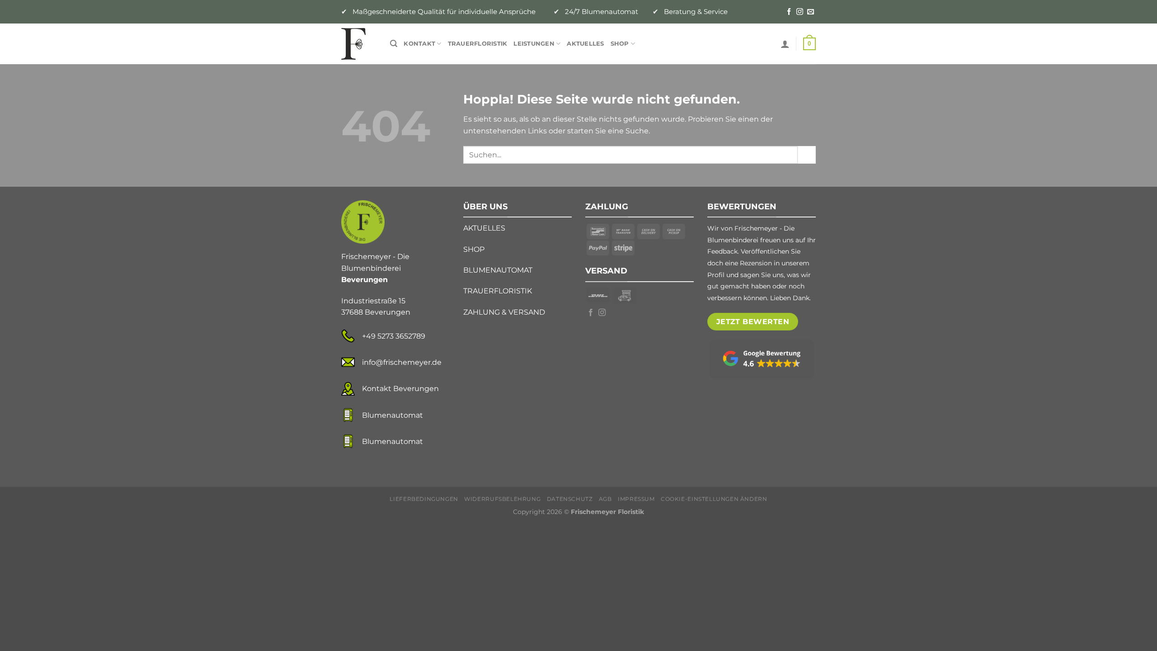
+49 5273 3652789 (393, 336)
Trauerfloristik (478, 43)
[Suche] (393, 43)
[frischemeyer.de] (358, 44)
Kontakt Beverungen (400, 388)
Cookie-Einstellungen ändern (714, 498)
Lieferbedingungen (424, 498)
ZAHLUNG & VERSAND (504, 312)
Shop (620, 43)
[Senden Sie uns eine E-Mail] (810, 12)
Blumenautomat (392, 415)
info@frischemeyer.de (402, 362)
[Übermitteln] (807, 155)
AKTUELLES (484, 228)
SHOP (473, 249)
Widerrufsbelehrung (502, 498)
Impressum (636, 498)
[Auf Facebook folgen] (788, 12)
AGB (605, 498)
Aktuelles (585, 43)
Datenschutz (570, 498)
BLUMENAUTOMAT (497, 270)
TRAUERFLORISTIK (497, 291)
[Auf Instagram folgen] (799, 12)
